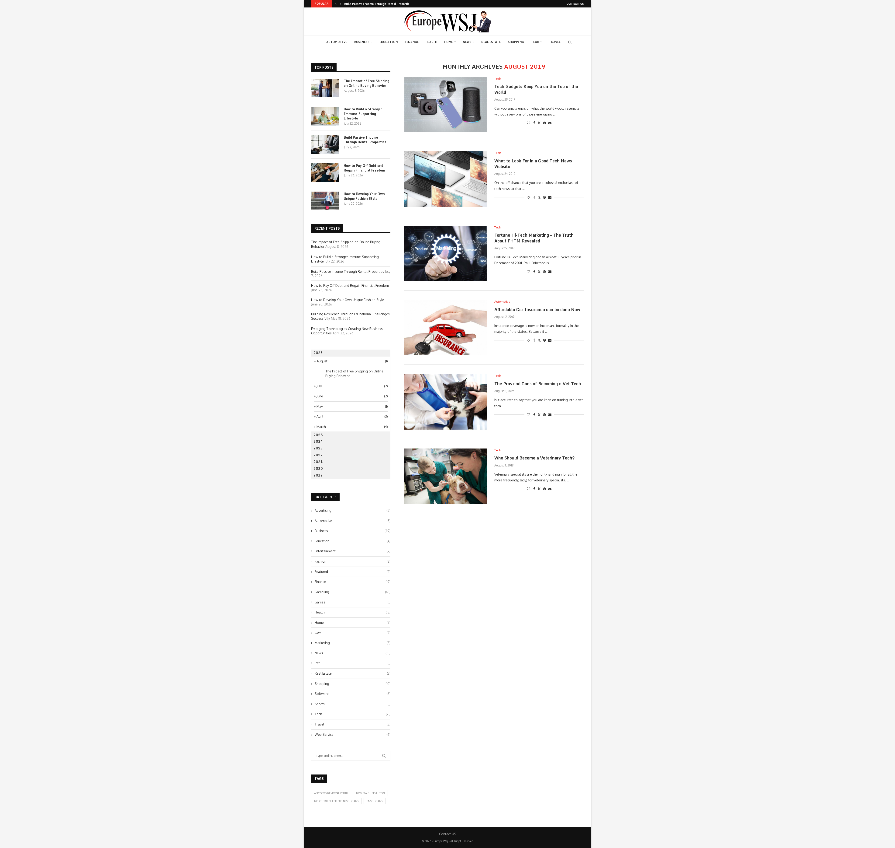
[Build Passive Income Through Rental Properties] (325, 144)
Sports (352, 704)
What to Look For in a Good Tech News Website (533, 163)
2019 (318, 475)
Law (352, 632)
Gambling (352, 592)
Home (448, 42)
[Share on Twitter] (539, 123)
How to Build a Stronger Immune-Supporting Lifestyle (363, 114)
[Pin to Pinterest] (544, 123)
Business (361, 42)
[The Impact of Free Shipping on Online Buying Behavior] (325, 88)
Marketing (352, 643)
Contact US (575, 4)
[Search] (570, 42)
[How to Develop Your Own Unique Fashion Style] (325, 201)
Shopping (516, 42)
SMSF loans (374, 801)
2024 (318, 441)
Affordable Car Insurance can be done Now (537, 309)
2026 (318, 352)
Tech (535, 42)
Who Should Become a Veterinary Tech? (534, 457)
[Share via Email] (549, 123)
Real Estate (491, 42)
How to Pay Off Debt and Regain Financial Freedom (364, 167)
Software (352, 694)
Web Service (352, 734)
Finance (412, 42)
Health (431, 42)
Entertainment (352, 551)
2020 (318, 468)
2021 (318, 461)
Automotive (336, 42)
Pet (352, 663)
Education (388, 42)
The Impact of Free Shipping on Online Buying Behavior (366, 83)
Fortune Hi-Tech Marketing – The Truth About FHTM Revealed (534, 237)
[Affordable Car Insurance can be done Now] (445, 327)
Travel (555, 42)
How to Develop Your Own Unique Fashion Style (364, 196)
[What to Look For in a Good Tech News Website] (445, 179)
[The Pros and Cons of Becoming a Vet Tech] (445, 401)
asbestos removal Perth (331, 793)
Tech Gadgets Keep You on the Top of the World (536, 89)
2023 (318, 448)
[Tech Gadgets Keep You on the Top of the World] (445, 104)
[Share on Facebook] (534, 123)
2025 (318, 435)
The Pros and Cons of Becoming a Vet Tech (537, 383)
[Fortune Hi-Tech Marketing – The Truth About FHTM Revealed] (445, 253)
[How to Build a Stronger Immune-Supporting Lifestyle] (325, 116)
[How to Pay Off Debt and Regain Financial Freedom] (325, 172)
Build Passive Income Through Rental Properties (377, 4)
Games (352, 602)
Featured (352, 572)
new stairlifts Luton (370, 793)
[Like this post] (528, 123)
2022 (318, 455)
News (467, 42)
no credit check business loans (336, 801)
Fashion (352, 561)
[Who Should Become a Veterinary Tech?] (445, 476)
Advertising (352, 510)
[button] (336, 3)
